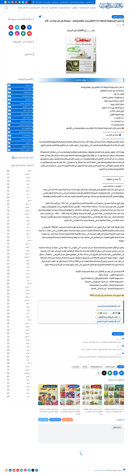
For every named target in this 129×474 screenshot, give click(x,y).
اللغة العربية (53, 7)
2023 (29, 283)
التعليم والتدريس (34, 7)
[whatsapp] (19, 2)
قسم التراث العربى (20, 117)
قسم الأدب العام (20, 110)
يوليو (27, 177)
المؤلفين (75, 7)
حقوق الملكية (64, 2)
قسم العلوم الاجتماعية (20, 124)
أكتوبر (27, 250)
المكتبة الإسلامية (65, 7)
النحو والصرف (20, 99)
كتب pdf (85, 367)
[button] (115, 373)
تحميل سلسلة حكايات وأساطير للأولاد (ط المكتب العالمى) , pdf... (101, 349)
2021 (29, 363)
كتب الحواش (20, 142)
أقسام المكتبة (84, 7)
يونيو (27, 181)
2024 (29, 240)
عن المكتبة (55, 2)
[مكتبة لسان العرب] (111, 5)
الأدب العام (44, 7)
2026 (29, 171)
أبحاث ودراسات (20, 85)
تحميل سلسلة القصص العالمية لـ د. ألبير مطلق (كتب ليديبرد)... (102, 342)
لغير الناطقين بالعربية (20, 150)
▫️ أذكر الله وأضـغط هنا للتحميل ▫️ (109, 306)
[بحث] (6, 7)
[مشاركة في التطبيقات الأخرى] (98, 373)
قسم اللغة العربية (20, 135)
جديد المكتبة (89, 2)
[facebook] (33, 2)
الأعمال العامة (22, 7)
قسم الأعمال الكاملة (20, 114)
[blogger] (5, 2)
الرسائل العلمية (20, 92)
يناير (28, 197)
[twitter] (30, 2)
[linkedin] (9, 2)
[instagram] (26, 2)
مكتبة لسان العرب (100, 470)
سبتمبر (27, 210)
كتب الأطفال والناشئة (96, 367)
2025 (29, 200)
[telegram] (23, 2)
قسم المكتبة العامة (20, 139)
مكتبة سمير (76, 367)
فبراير (27, 194)
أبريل (28, 187)
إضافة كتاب (38, 2)
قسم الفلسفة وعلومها (20, 132)
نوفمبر (27, 207)
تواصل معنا (47, 2)
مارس (27, 191)
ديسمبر (27, 204)
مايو (28, 184)
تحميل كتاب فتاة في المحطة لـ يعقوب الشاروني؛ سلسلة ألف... (48, 410)
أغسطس (27, 174)
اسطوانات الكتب (20, 88)
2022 (29, 320)
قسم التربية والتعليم (20, 121)
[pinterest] (16, 2)
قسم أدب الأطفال (118, 17)
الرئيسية (93, 7)
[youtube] (12, 2)
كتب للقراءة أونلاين (20, 146)
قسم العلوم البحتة (20, 128)
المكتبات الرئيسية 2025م (77, 2)
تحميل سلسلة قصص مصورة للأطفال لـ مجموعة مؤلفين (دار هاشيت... (99, 357)
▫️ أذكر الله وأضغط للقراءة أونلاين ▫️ (108, 321)
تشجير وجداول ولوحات (20, 103)
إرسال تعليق (117, 427)
